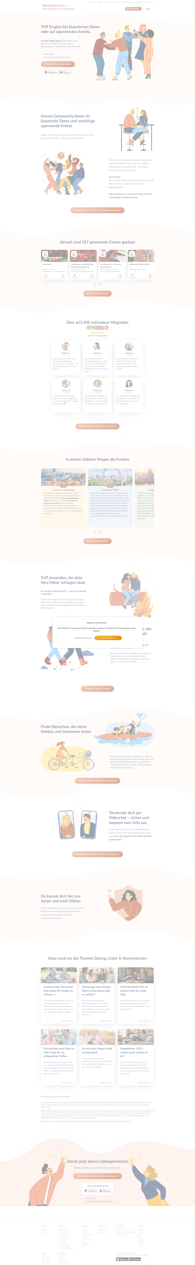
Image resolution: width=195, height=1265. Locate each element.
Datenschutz (102, 623)
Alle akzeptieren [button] (108, 638)
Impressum (91, 623)
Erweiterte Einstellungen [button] (83, 638)
